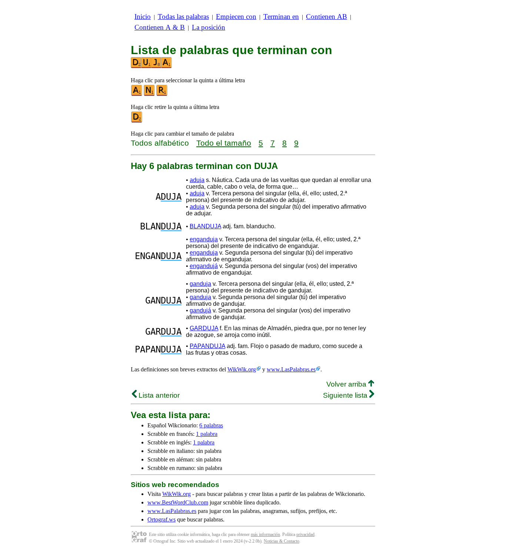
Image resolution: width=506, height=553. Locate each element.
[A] (137, 94)
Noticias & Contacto (281, 541)
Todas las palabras (183, 16)
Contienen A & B (159, 27)
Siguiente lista (346, 395)
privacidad (305, 534)
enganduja (204, 239)
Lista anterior (158, 395)
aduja (197, 180)
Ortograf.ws (161, 519)
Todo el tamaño (223, 143)
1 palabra (206, 434)
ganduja (200, 284)
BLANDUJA (205, 226)
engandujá (204, 266)
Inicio (142, 16)
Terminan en (281, 16)
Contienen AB (326, 16)
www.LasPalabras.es (291, 369)
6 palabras (211, 425)
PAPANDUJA (207, 346)
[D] (137, 121)
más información (265, 534)
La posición (208, 27)
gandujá (200, 310)
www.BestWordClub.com (177, 502)
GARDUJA (204, 328)
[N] (149, 94)
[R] (162, 94)
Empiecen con (236, 16)
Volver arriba (347, 384)
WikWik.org (241, 369)
